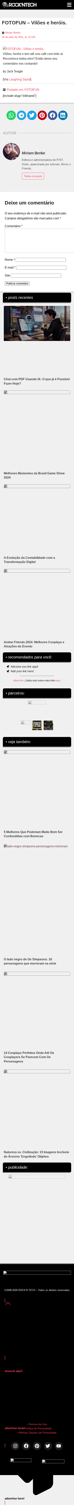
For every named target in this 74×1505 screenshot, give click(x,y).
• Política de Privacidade (37, 1428)
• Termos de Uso (37, 1424)
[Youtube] (59, 1446)
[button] (11, 115)
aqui (58, 680)
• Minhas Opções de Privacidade (37, 1432)
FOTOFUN (31, 89)
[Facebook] (26, 1446)
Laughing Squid (19, 79)
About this (18, 680)
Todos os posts (33, 176)
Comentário (13, 226)
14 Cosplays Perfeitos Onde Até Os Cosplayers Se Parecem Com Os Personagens (29, 1057)
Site (7, 275)
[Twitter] (48, 1446)
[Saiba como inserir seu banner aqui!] (25, 725)
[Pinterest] (37, 1446)
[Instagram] (15, 1446)
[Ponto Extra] (37, 725)
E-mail (10, 267)
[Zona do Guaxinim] (48, 725)
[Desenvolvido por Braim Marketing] (53, 1462)
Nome (10, 259)
